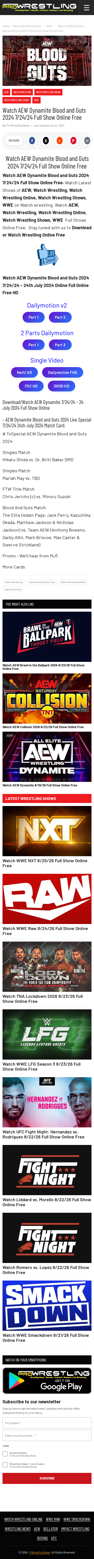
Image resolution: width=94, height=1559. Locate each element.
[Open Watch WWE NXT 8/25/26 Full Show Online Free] (47, 831)
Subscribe (47, 1478)
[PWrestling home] (39, 7)
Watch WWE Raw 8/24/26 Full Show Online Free (45, 931)
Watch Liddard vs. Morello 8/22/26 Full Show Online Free (47, 1202)
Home (6, 26)
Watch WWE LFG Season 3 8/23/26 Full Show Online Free (41, 1066)
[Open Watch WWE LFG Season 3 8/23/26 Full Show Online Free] (47, 1034)
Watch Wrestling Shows (16, 100)
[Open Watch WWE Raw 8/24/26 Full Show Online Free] (47, 899)
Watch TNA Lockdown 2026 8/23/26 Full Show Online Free (43, 998)
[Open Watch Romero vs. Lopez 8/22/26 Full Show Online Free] (47, 1238)
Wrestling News (18, 1528)
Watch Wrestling (22, 92)
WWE (36, 100)
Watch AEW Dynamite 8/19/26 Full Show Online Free (40, 785)
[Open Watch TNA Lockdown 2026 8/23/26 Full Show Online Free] (47, 967)
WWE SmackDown (76, 1519)
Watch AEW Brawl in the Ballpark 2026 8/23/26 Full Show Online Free (43, 667)
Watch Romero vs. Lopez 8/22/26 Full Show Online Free (46, 1269)
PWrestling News (40, 1552)
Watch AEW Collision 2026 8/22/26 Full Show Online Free (43, 727)
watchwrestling (13, 589)
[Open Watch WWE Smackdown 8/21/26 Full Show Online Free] (47, 1306)
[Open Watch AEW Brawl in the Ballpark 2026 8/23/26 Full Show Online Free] (47, 637)
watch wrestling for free (42, 582)
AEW (6, 92)
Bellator (50, 1528)
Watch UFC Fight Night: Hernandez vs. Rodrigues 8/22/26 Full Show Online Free (43, 1134)
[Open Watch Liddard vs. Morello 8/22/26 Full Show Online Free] (47, 1170)
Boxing (42, 1537)
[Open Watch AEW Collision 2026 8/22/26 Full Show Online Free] (47, 698)
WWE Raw (53, 1519)
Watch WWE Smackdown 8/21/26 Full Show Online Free (46, 1337)
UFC (54, 1537)
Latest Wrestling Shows (31, 798)
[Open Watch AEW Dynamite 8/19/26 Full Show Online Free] (47, 757)
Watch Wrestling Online (27, 26)
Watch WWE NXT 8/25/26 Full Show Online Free (45, 863)
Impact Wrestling (75, 1528)
